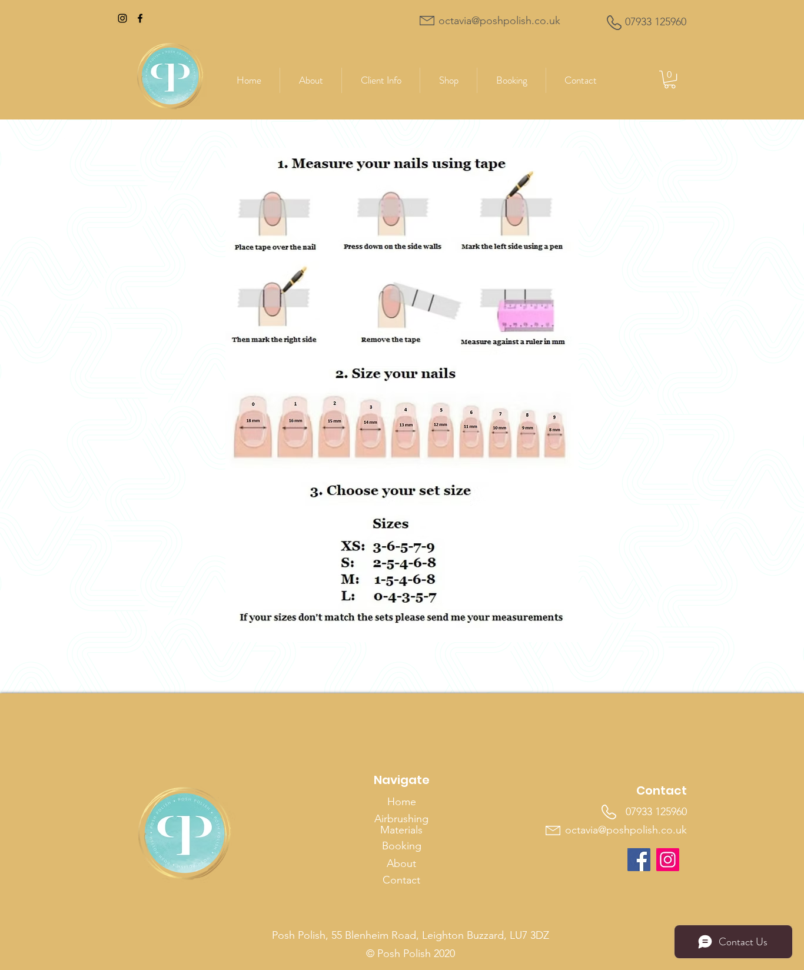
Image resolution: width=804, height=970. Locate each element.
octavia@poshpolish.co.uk (626, 829)
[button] (448, 80)
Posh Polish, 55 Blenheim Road (344, 935)
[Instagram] (122, 18)
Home (401, 801)
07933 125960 (656, 811)
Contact (401, 879)
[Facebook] (140, 18)
